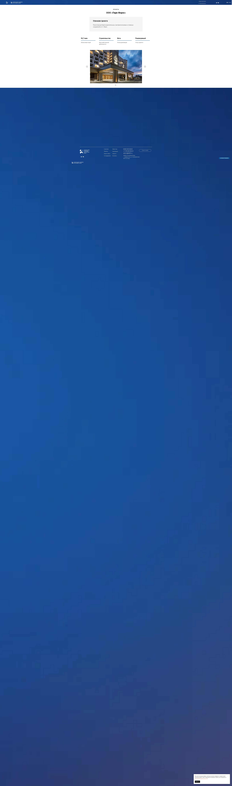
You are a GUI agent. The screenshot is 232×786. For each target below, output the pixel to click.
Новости (114, 153)
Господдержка (107, 155)
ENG (227, 2)
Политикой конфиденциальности (201, 778)
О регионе (106, 149)
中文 (230, 2)
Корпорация (115, 151)
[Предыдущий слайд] (87, 66)
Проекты (106, 151)
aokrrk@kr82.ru (127, 153)
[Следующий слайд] (145, 66)
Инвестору (114, 149)
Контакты (114, 155)
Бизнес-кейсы (107, 153)
